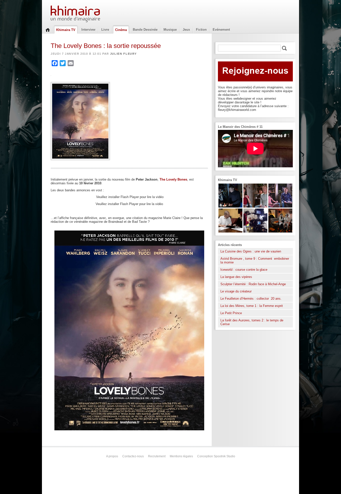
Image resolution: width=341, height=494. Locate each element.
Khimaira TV (65, 30)
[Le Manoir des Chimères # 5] (230, 206)
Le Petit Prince (231, 313)
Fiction (201, 29)
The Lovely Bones (173, 179)
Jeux (186, 29)
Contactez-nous (133, 456)
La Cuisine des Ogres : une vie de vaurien (250, 251)
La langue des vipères (236, 277)
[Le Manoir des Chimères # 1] (280, 206)
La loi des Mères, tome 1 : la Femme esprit (251, 306)
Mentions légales (181, 456)
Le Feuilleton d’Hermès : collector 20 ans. (251, 298)
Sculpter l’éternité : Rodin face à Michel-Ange (253, 284)
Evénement (221, 29)
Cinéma (121, 30)
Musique (170, 29)
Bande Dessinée (145, 29)
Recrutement (157, 456)
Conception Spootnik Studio (216, 456)
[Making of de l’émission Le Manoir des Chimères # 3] (255, 231)
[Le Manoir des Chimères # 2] (255, 206)
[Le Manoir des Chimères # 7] (280, 231)
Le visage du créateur (236, 291)
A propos (112, 456)
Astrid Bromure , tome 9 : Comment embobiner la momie (254, 260)
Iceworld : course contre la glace (243, 269)
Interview (88, 29)
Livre (105, 29)
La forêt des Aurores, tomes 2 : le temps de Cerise (251, 322)
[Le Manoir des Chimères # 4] (230, 231)
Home (47, 29)
